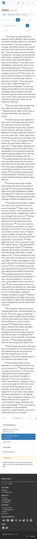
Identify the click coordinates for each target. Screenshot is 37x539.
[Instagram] (16, 520)
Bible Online (8, 534)
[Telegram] (20, 520)
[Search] (27, 3)
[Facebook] (8, 520)
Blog (5, 490)
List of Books (17, 418)
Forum (6, 513)
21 (30, 20)
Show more (6, 442)
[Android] (7, 527)
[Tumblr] (27, 520)
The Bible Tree (8, 492)
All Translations (10, 452)
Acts (10, 483)
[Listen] (23, 3)
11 (14, 20)
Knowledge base (9, 510)
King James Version (14, 14)
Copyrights (7, 502)
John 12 (24, 14)
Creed (5, 498)
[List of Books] (18, 3)
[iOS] (3, 527)
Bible (4, 14)
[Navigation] (32, 3)
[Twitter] (24, 520)
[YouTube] (12, 520)
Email (5, 511)
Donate (32, 536)
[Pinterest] (31, 520)
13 (22, 20)
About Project (7, 500)
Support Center (8, 508)
